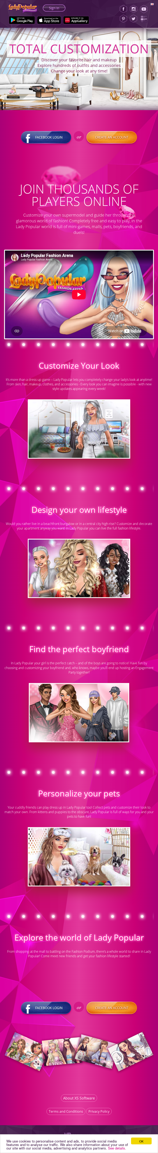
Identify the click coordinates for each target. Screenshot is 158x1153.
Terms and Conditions (66, 1111)
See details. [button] (117, 1148)
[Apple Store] (49, 20)
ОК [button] (141, 1141)
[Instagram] (133, 9)
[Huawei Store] (76, 20)
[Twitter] (133, 19)
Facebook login (49, 137)
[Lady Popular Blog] (145, 19)
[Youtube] (145, 9)
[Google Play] (22, 20)
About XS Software (79, 1098)
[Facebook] (123, 9)
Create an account (111, 137)
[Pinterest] (123, 19)
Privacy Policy (98, 1111)
